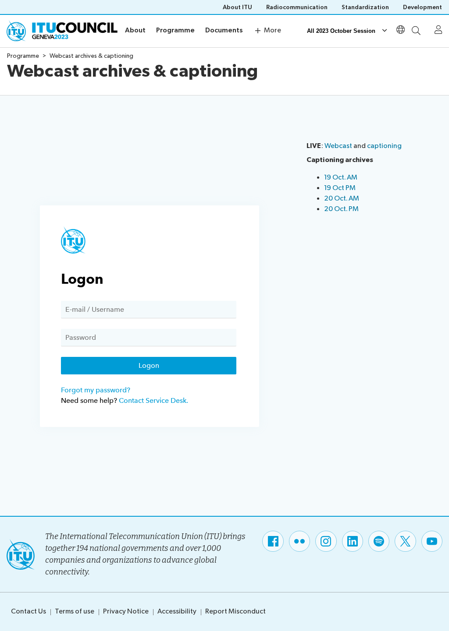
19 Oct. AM (340, 177)
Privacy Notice (126, 611)
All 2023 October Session (341, 31)
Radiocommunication (297, 7)
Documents (224, 30)
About (135, 30)
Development (422, 7)
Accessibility (176, 611)
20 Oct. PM (341, 209)
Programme (175, 30)
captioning (384, 146)
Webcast (338, 146)
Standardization (365, 7)
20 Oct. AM (341, 198)
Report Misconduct (235, 611)
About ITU (237, 7)
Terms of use (74, 611)
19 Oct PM (340, 188)
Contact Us (28, 611)
